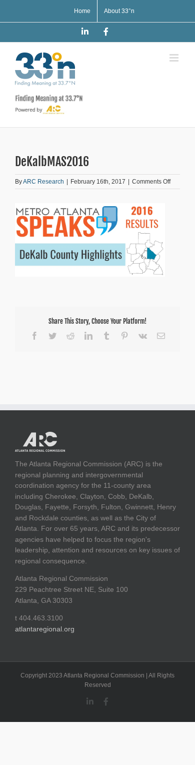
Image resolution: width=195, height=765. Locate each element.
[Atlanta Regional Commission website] (40, 437)
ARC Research (43, 181)
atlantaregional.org (44, 629)
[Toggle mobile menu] (175, 58)
